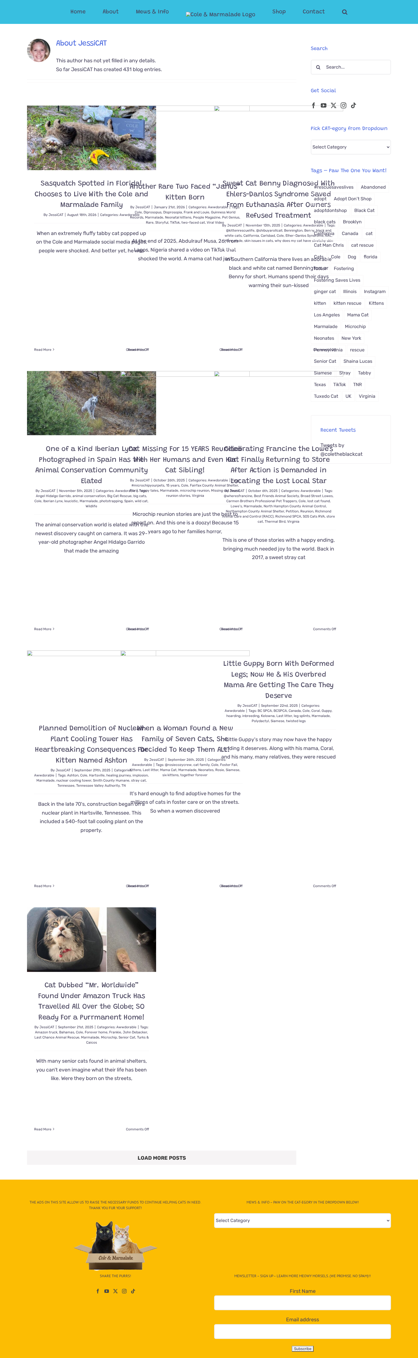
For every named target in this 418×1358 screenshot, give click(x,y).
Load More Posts (162, 1158)
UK (348, 396)
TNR (357, 384)
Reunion (306, 511)
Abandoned (373, 187)
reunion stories (178, 496)
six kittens (170, 775)
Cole (138, 212)
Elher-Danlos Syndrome (304, 236)
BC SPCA (265, 711)
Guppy (327, 711)
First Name (303, 1291)
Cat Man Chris (329, 245)
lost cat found (318, 501)
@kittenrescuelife (240, 230)
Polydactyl (260, 721)
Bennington (293, 230)
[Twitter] (115, 1291)
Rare (150, 222)
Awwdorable (311, 491)
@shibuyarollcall (269, 230)
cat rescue (362, 245)
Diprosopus (153, 212)
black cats (325, 221)
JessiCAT (56, 215)
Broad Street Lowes (317, 496)
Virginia (198, 496)
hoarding (233, 716)
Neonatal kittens (178, 217)
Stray (345, 373)
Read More (42, 350)
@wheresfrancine (238, 496)
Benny (309, 230)
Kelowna (268, 716)
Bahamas (66, 1032)
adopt (320, 198)
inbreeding (250, 716)
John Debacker (135, 1032)
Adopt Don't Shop (353, 198)
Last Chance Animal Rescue (56, 1037)
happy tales (149, 490)
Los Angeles (327, 315)
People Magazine (206, 217)
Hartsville (97, 775)
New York (351, 338)
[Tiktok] (353, 105)
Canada (295, 711)
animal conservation (89, 496)
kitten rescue (347, 303)
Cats (319, 256)
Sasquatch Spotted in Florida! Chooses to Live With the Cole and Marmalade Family (91, 194)
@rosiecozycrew (178, 765)
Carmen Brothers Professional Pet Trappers (261, 501)
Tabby (364, 373)
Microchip (109, 1037)
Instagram (375, 291)
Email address (302, 1319)
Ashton (72, 775)
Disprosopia (172, 212)
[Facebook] (98, 1291)
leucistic (71, 501)
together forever (194, 775)
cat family (201, 765)
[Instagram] (343, 105)
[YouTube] (106, 1291)
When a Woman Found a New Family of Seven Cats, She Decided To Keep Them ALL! (185, 739)
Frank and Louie (196, 212)
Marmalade (154, 217)
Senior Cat (127, 1037)
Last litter (150, 770)
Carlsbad (268, 236)
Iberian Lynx (53, 501)
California (251, 236)
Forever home (96, 1032)
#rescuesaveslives (333, 187)
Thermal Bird (275, 522)
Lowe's (236, 506)
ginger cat (325, 291)
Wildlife (91, 506)
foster (320, 268)
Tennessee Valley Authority (98, 786)
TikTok (175, 222)
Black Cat (364, 210)
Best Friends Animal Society (276, 496)
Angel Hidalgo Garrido (53, 496)
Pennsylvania (328, 350)
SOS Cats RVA (314, 516)
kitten (320, 303)
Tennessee (66, 786)
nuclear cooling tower (73, 780)
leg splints (302, 716)
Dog (352, 256)
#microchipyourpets (147, 485)
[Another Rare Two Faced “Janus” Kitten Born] (185, 139)
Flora (134, 490)
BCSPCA (280, 711)
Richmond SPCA (288, 516)
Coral (315, 711)
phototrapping (111, 501)
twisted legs (296, 721)
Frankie (115, 1032)
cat (369, 233)
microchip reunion (194, 490)
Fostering (344, 268)
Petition (292, 511)
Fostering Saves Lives (337, 280)
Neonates (206, 770)
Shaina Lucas (357, 361)
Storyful (161, 222)
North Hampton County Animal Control (295, 506)
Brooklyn (352, 221)
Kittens (135, 770)
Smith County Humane (111, 780)
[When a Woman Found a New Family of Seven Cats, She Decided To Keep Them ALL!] (185, 682)
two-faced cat (193, 222)
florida (370, 256)
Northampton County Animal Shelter (255, 511)
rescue (357, 350)
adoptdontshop (330, 210)
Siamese (277, 721)
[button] (322, 12)
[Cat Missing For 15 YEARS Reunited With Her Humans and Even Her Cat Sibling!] (185, 403)
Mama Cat (168, 770)
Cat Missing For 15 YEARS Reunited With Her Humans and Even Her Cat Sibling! (185, 460)
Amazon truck (46, 1032)
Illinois (350, 291)
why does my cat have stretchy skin (304, 241)
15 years (172, 485)
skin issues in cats (258, 241)
